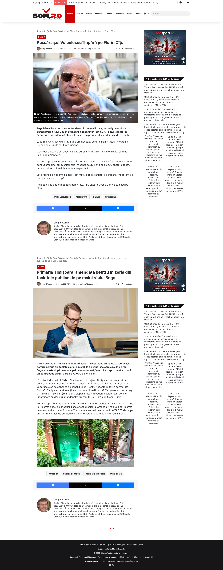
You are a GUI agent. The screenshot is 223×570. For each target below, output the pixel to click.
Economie (99, 14)
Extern (89, 14)
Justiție (80, 14)
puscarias (111, 196)
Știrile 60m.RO (54, 31)
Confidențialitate (123, 561)
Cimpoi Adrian (46, 49)
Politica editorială (128, 557)
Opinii (129, 14)
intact (97, 196)
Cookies (134, 561)
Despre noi (83, 557)
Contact (102, 561)
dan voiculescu (63, 196)
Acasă (42, 31)
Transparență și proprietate (109, 557)
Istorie (138, 14)
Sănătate (120, 14)
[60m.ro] (47, 13)
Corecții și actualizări (144, 557)
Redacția (92, 557)
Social (109, 14)
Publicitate (111, 561)
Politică (70, 14)
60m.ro (103, 553)
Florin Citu (82, 196)
